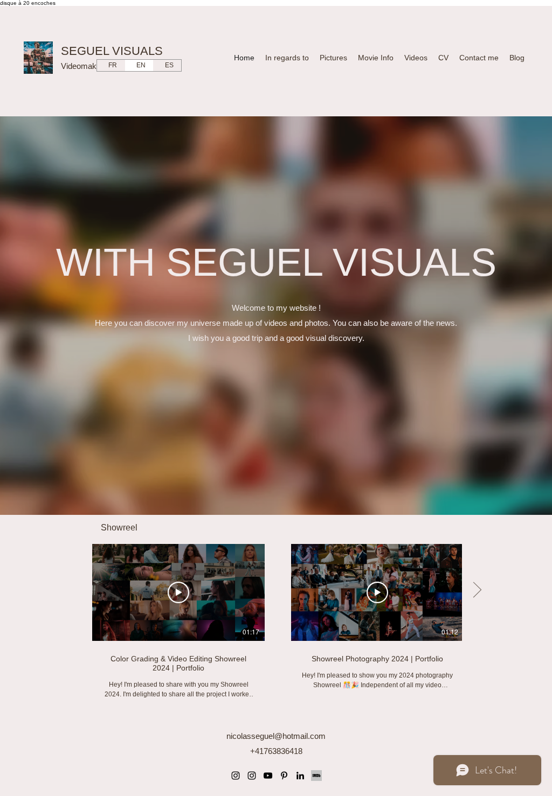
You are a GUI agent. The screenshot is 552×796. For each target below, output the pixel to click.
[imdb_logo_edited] (316, 775)
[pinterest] (284, 775)
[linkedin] (300, 775)
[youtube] (268, 775)
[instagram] (235, 775)
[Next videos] (477, 590)
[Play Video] (178, 592)
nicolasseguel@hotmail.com (276, 736)
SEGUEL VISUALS (112, 51)
